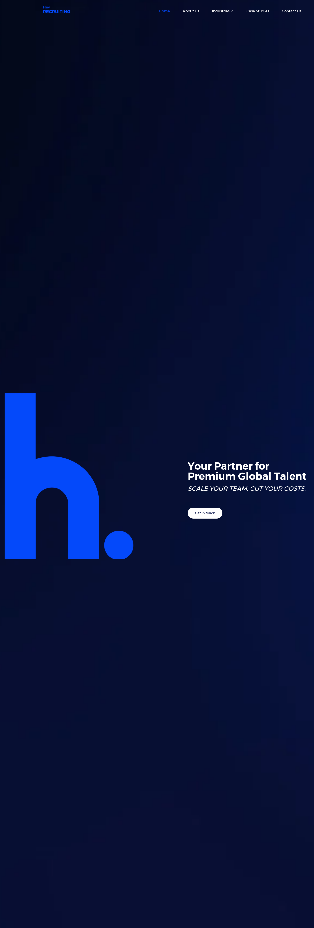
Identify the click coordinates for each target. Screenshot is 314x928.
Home (164, 11)
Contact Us (291, 11)
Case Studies (257, 11)
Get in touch (205, 513)
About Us (191, 11)
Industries (221, 11)
